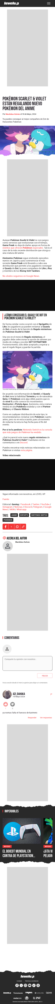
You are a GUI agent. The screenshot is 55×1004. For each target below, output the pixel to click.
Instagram (8, 506)
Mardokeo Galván (13, 114)
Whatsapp (21, 509)
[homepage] (11, 3)
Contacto (19, 981)
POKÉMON (8, 520)
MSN (12, 509)
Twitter (35, 504)
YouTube (45, 504)
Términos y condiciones (31, 981)
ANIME (14, 515)
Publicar (45, 675)
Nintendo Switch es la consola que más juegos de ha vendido (27, 431)
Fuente (6, 499)
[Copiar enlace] (23, 527)
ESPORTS (24, 515)
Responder (32, 717)
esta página (26, 450)
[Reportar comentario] (50, 695)
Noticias (18, 506)
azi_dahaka (19, 693)
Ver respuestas (46, 717)
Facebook (25, 504)
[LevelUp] (7, 993)
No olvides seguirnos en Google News (21, 275)
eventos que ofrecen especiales (23, 247)
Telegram (37, 506)
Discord (24, 442)
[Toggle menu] (49, 3)
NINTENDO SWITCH (39, 515)
